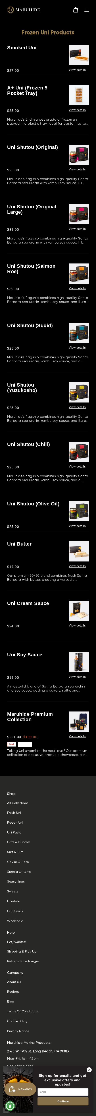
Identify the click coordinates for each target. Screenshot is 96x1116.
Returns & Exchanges (23, 961)
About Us (14, 982)
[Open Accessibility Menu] (10, 1106)
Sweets (12, 891)
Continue (63, 1101)
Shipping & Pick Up (21, 951)
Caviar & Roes (18, 862)
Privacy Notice (18, 1031)
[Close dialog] (89, 1069)
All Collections (18, 803)
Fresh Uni (14, 812)
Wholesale (15, 921)
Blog (10, 1001)
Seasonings (16, 881)
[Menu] (87, 10)
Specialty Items (19, 871)
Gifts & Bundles (19, 842)
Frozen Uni (15, 822)
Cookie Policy (17, 1021)
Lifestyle (13, 901)
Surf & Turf (15, 852)
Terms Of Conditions (22, 1011)
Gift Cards (15, 911)
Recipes (13, 991)
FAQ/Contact (17, 942)
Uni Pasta (14, 832)
